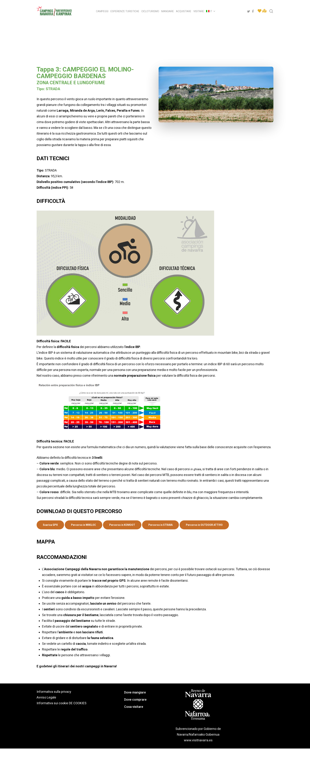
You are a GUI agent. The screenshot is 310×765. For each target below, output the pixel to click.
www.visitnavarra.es (198, 740)
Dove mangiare (135, 692)
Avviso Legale (46, 697)
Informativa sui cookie (52, 703)
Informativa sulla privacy (54, 691)
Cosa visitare (133, 707)
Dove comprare (135, 699)
